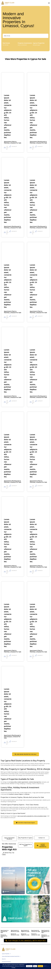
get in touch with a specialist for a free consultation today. (32, 816)
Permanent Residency (6, 961)
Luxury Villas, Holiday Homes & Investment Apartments (20, 788)
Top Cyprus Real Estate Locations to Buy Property (23, 760)
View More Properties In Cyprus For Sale (25, 58)
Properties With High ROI (9, 848)
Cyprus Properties (38, 43)
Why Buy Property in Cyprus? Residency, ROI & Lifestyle (25, 769)
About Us (4, 959)
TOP (34, 873)
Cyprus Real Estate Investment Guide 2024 (10, 956)
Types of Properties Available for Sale (17, 779)
